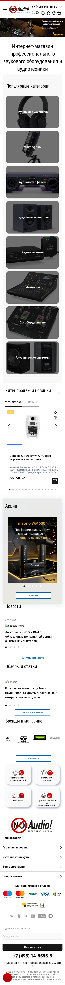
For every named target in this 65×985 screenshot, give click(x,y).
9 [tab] (35, 489)
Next (56, 426)
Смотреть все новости (32, 658)
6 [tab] (26, 489)
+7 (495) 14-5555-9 (32, 956)
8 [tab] (32, 489)
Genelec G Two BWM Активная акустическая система (30, 457)
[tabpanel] (32, 27)
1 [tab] (30, 33)
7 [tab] (29, 489)
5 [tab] (22, 489)
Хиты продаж (13, 402)
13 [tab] (48, 489)
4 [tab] (19, 489)
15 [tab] (55, 489)
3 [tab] (16, 489)
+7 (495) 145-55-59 (44, 6)
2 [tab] (34, 33)
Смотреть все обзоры (32, 713)
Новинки (33, 402)
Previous (9, 426)
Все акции (33, 595)
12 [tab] (45, 489)
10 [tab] (39, 489)
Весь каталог (59, 392)
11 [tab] (42, 489)
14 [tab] (52, 489)
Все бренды (33, 758)
